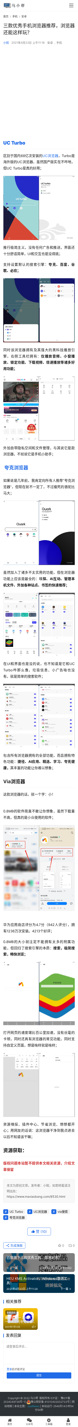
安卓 (50, 42)
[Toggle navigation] (71, 5)
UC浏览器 (50, 156)
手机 (59, 42)
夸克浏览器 (16, 467)
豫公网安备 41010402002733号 (50, 1401)
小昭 (6, 42)
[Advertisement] (39, 89)
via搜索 (63, 1211)
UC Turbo (14, 143)
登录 (9, 1369)
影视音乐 (11, 1312)
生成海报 (16, 1245)
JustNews (33, 1406)
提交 (39, 1375)
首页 (5, 16)
